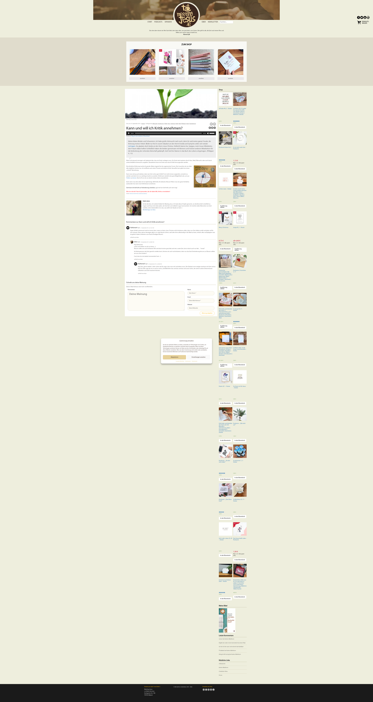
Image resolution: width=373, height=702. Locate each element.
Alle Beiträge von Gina (149, 210)
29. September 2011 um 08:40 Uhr (155, 264)
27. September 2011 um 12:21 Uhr (147, 227)
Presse (220, 675)
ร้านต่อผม (221, 650)
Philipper (183, 123)
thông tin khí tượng (224, 654)
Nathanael (133, 228)
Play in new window (137, 136)
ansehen (142, 78)
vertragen (131, 146)
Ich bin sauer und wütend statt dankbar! (233, 646)
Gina (135, 242)
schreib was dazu (134, 237)
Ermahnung (161, 123)
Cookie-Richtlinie (180, 361)
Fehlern (128, 178)
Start (149, 22)
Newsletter (213, 22)
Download (146, 136)
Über (204, 22)
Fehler (165, 123)
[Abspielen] (129, 133)
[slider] (212, 133)
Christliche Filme (223, 671)
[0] (359, 24)
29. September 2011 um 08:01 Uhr (147, 242)
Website (189, 304)
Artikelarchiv (222, 663)
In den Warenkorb (225, 125)
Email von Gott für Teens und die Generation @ (138, 193)
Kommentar (131, 289)
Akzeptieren (174, 357)
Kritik (177, 123)
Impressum (188, 361)
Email (189, 297)
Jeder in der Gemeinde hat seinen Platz (235, 643)
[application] (171, 133)
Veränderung (192, 123)
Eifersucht (155, 123)
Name (189, 289)
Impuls (143, 123)
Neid (180, 123)
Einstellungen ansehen (198, 357)
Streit (187, 123)
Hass (169, 123)
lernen (134, 178)
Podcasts (158, 22)
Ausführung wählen (223, 206)
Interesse (173, 123)
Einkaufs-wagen (365, 22)
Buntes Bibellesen (229, 639)
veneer (221, 639)
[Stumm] (208, 133)
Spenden (168, 22)
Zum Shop (186, 44)
